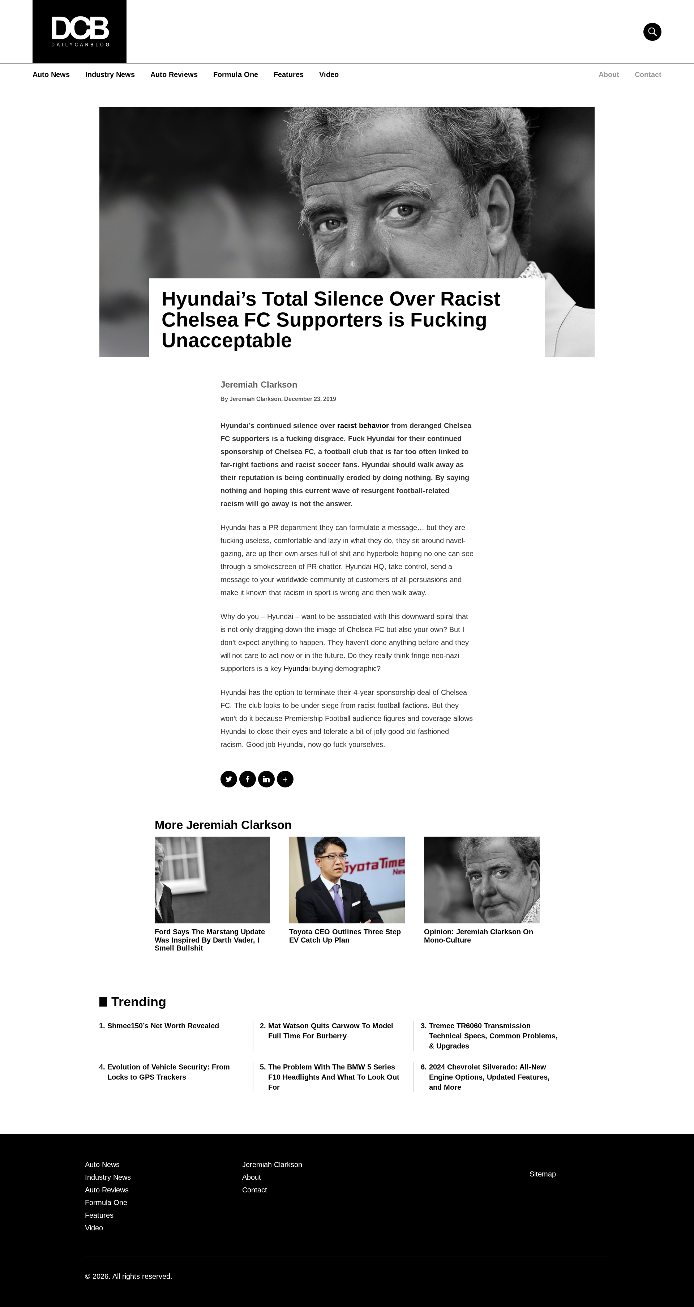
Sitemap (543, 1174)
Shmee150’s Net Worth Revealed (163, 1026)
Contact (648, 74)
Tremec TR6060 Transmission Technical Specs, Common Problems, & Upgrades (493, 1036)
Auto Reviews (174, 74)
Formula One (235, 74)
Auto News (51, 74)
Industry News (110, 74)
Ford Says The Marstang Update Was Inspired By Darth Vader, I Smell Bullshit (210, 940)
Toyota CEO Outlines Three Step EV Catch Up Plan (345, 936)
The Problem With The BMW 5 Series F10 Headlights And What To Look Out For (333, 1077)
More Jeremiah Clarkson (223, 825)
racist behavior (363, 426)
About (609, 74)
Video (329, 74)
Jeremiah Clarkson (258, 384)
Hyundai (297, 668)
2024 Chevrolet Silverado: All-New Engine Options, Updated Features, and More (489, 1077)
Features (289, 74)
